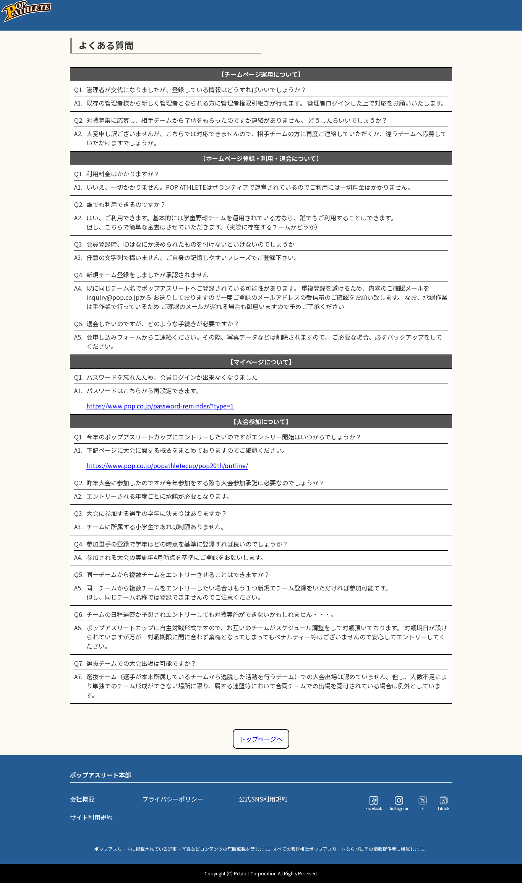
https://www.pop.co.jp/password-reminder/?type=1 (160, 405)
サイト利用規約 (91, 817)
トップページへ (261, 738)
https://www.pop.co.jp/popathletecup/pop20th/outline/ (167, 465)
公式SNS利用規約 (263, 798)
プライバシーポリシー (172, 798)
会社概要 (82, 798)
